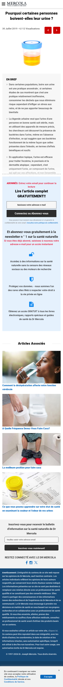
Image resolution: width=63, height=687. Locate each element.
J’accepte (48, 677)
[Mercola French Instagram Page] (31, 562)
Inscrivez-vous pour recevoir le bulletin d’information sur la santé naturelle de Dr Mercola (31, 529)
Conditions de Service (14, 682)
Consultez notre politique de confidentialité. (42, 223)
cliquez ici (53, 631)
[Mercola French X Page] (36, 562)
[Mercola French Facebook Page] (26, 562)
